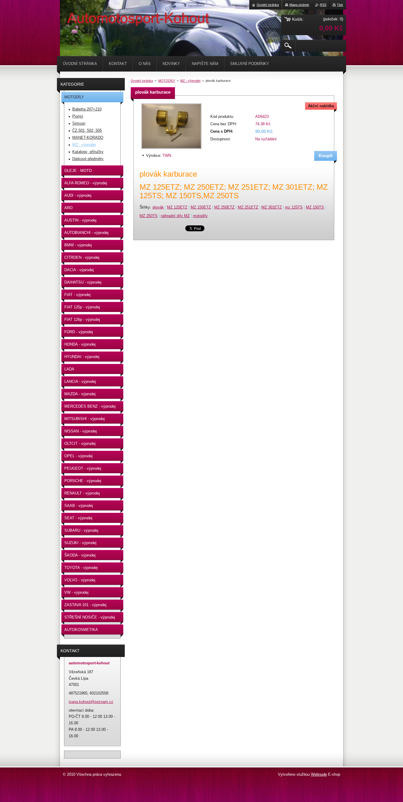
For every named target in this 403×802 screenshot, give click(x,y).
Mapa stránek (299, 4)
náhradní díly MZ (175, 216)
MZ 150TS (315, 207)
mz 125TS (294, 207)
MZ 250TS (149, 216)
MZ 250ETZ (224, 207)
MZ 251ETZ (248, 207)
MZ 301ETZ (271, 207)
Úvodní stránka (142, 80)
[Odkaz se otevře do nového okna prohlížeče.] (171, 149)
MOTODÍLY (166, 80)
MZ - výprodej (190, 80)
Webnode (319, 774)
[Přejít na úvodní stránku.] (75, 18)
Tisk (340, 4)
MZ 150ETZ (201, 207)
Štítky (145, 207)
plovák (158, 207)
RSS (323, 4)
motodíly (200, 216)
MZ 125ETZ (177, 207)
